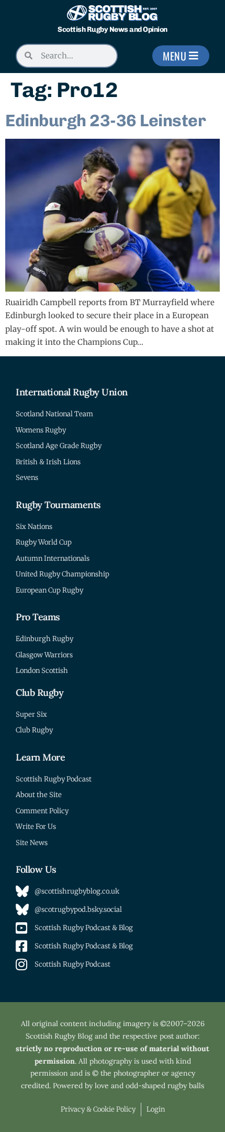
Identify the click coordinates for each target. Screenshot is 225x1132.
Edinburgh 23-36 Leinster (105, 120)
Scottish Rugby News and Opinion (112, 29)
